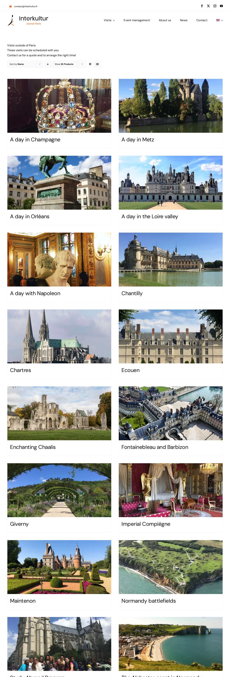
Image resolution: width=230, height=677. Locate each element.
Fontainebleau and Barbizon (154, 446)
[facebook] (202, 5)
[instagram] (214, 5)
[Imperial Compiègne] (171, 490)
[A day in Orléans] (59, 183)
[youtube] (221, 5)
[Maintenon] (59, 567)
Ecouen (130, 370)
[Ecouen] (171, 336)
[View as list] (97, 64)
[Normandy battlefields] (171, 567)
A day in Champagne (35, 139)
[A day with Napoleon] (59, 259)
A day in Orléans (29, 216)
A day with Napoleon (35, 293)
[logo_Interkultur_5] (28, 16)
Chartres (20, 370)
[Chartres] (59, 336)
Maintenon (23, 600)
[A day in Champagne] (59, 106)
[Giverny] (59, 490)
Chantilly (132, 293)
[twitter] (208, 5)
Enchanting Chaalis (33, 446)
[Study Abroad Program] (59, 644)
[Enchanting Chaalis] (59, 413)
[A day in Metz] (171, 106)
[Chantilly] (171, 259)
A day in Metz (137, 139)
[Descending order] (47, 64)
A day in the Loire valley (149, 216)
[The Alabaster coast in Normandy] (171, 644)
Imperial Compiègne (145, 523)
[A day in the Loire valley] (171, 183)
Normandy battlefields (148, 600)
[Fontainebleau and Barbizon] (171, 413)
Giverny (19, 523)
